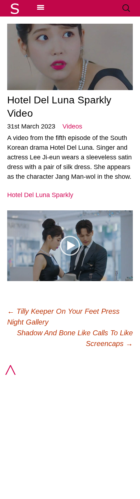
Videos (72, 126)
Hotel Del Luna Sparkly (40, 195)
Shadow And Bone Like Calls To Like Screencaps (75, 338)
